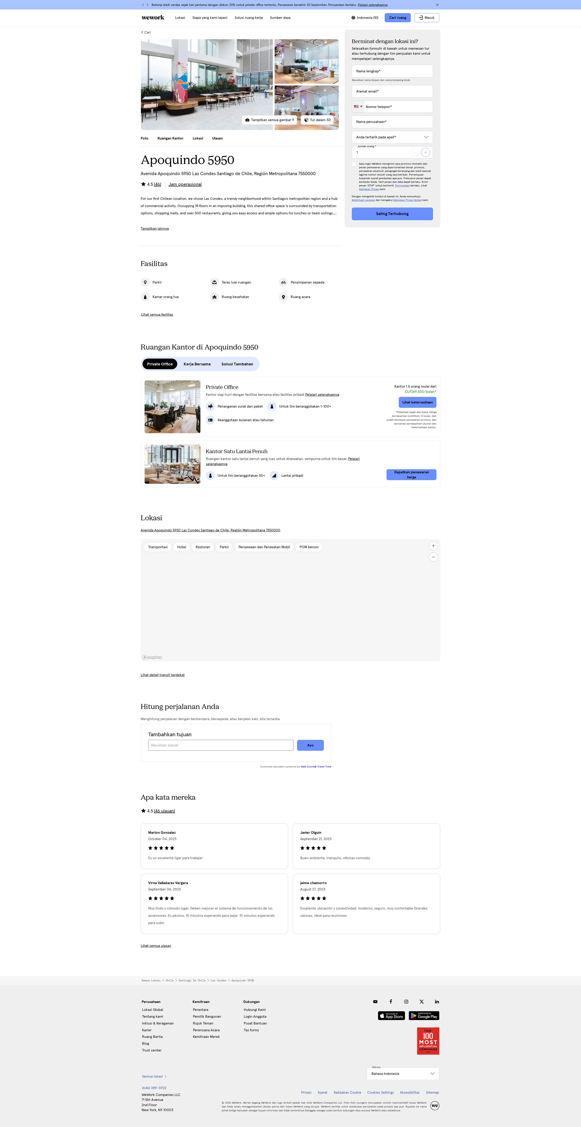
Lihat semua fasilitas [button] (157, 314)
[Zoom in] (433, 545)
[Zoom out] (433, 557)
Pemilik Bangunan (207, 1016)
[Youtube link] (375, 1001)
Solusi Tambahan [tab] (237, 364)
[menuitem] (180, 17)
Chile (170, 980)
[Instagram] (406, 1001)
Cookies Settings (380, 1092)
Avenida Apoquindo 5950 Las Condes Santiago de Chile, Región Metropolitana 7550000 (210, 530)
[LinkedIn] (437, 1001)
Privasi (306, 1092)
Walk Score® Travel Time (316, 766)
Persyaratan (402, 185)
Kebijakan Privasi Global (407, 200)
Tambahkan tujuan (170, 734)
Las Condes (218, 980)
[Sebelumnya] (143, 4)
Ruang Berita (152, 1037)
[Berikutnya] (147, 4)
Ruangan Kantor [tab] (171, 138)
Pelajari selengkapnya (373, 5)
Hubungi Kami (255, 1010)
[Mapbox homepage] (152, 657)
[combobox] (358, 106)
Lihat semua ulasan (156, 946)
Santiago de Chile (192, 980)
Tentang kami (152, 1016)
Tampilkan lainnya (155, 228)
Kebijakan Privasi (369, 189)
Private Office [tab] (160, 364)
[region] (290, 600)
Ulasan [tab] (217, 138)
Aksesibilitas (410, 1092)
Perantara (200, 1010)
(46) (157, 184)
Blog (145, 1043)
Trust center (152, 1050)
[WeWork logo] (153, 17)
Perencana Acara (206, 1030)
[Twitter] (421, 1001)
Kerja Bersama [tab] (197, 364)
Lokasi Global (152, 1010)
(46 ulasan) (164, 811)
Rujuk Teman (203, 1023)
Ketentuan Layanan (363, 200)
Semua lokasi (151, 980)
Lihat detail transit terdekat (163, 675)
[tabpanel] (240, 84)
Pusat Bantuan (255, 1023)
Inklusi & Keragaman (158, 1023)
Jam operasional (185, 184)
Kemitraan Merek (206, 1037)
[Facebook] (391, 1001)
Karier (147, 1030)
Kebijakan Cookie (347, 1092)
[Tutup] (437, 5)
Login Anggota (255, 1016)
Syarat (322, 1092)
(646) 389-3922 (154, 1088)
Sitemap (432, 1092)
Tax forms (251, 1030)
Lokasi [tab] (198, 138)
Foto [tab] (144, 138)
